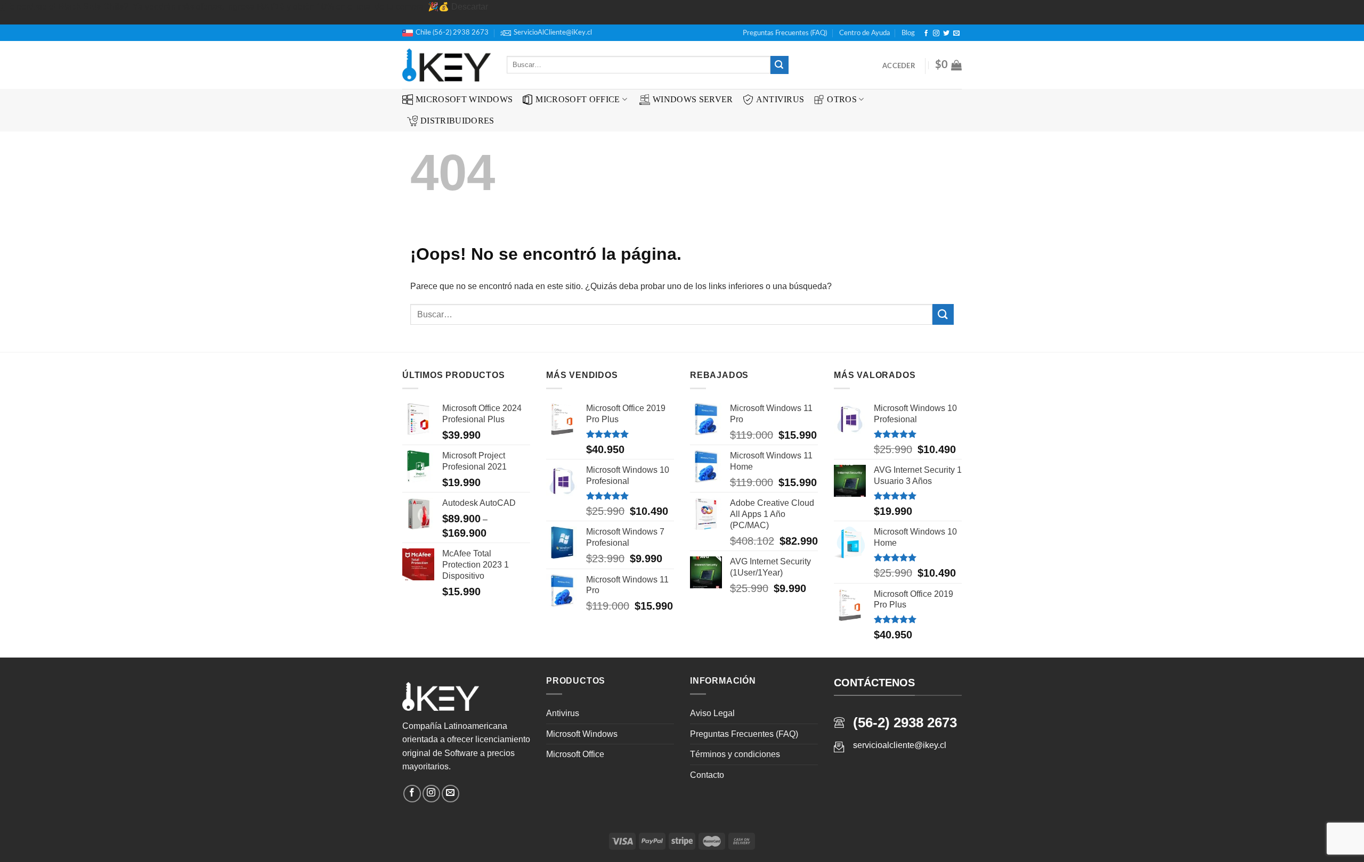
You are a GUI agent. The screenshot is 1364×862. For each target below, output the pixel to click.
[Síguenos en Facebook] (926, 33)
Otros (842, 99)
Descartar (469, 6)
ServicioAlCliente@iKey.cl (553, 32)
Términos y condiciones (735, 754)
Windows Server (693, 99)
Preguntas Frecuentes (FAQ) (785, 33)
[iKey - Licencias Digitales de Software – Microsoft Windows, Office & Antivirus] (446, 64)
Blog (908, 33)
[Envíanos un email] (956, 33)
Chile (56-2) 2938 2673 (452, 32)
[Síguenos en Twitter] (946, 33)
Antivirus (780, 99)
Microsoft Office (577, 99)
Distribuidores (457, 120)
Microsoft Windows (464, 99)
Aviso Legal (712, 713)
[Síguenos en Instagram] (936, 33)
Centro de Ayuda (864, 33)
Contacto (707, 774)
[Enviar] (779, 65)
